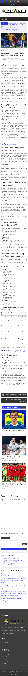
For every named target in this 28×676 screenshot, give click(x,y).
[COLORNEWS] (14, 621)
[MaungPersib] (2, 19)
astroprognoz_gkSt (5, 598)
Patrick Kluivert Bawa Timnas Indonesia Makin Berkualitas (15, 400)
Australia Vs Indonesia (6, 59)
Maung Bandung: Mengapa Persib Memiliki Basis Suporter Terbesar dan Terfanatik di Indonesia (13, 580)
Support (6, 642)
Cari (2, 542)
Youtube (6, 663)
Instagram (6, 659)
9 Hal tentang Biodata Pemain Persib (16, 23)
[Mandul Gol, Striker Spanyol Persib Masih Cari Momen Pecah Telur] (14, 419)
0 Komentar (17, 58)
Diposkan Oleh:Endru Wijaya (7, 58)
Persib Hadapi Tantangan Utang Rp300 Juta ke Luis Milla (14, 395)
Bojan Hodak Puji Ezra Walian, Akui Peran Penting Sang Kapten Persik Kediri (14, 457)
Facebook (6, 654)
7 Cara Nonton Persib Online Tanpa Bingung (13, 560)
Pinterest (6, 661)
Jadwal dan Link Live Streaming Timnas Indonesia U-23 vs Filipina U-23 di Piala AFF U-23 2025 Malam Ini (14, 484)
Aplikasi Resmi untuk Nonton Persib (9, 29)
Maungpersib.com (5, 64)
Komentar (3, 503)
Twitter (5, 656)
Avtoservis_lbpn (5, 585)
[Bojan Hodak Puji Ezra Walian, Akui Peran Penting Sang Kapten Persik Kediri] (14, 445)
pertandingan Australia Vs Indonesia (12, 61)
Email (2, 523)
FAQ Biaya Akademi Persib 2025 (8, 27)
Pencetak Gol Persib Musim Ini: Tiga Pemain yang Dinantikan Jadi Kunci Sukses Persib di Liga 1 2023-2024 (13, 593)
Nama (2, 517)
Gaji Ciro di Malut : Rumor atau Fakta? (9, 30)
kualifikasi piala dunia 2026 (16, 59)
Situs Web (3, 528)
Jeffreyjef (3, 578)
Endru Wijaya (11, 434)
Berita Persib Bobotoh (5, 46)
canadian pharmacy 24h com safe (9, 591)
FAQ (5, 645)
